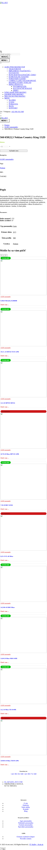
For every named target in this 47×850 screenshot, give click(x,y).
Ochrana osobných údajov (26, 837)
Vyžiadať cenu (13, 151)
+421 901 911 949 (17, 112)
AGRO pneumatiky (14, 67)
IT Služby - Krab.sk (36, 844)
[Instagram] (26, 793)
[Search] (5, 57)
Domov (7, 125)
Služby (12, 100)
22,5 (14, 232)
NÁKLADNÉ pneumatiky (15, 92)
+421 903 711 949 (30, 774)
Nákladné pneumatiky (25, 823)
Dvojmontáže (19, 86)
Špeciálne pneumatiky (25, 827)
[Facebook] (20, 793)
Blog (11, 106)
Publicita (13, 104)
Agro (15, 226)
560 (14, 238)
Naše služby (26, 807)
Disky (16, 90)
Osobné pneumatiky (26, 825)
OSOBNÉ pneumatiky (14, 94)
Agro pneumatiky (26, 821)
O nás (11, 102)
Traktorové (15, 69)
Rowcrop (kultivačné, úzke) (22, 75)
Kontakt (13, 108)
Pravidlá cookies (25, 839)
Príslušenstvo (16, 84)
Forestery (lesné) (17, 79)
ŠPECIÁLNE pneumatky (14, 96)
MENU (7, 98)
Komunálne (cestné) (19, 77)
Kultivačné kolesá (22, 88)
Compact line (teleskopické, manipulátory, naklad (22, 81)
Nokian (2, 168)
